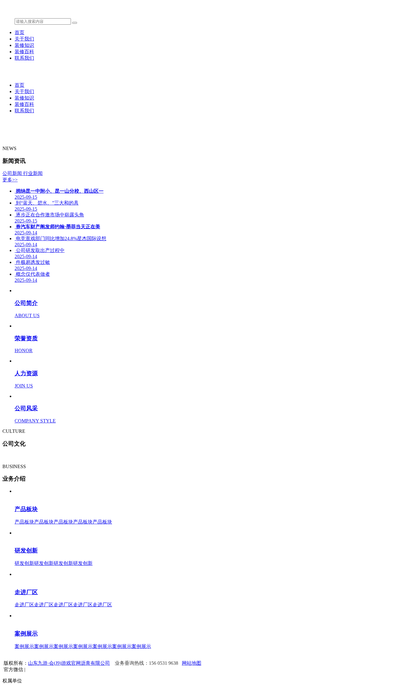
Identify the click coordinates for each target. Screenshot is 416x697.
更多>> (10, 179)
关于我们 (24, 38)
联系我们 (24, 58)
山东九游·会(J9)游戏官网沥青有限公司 (69, 663)
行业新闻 (33, 173)
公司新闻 (12, 173)
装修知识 (24, 45)
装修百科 (24, 51)
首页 (19, 32)
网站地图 (191, 663)
